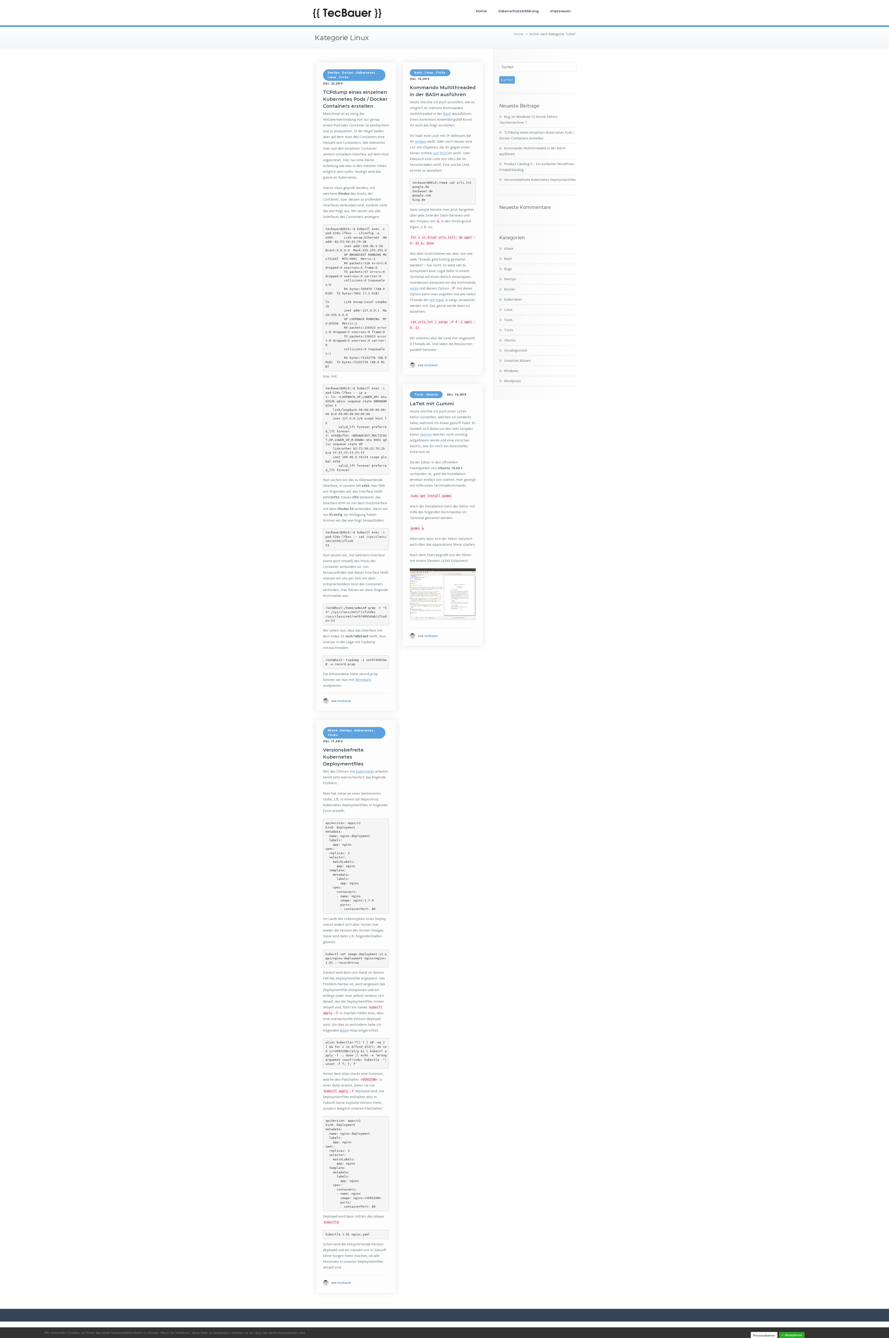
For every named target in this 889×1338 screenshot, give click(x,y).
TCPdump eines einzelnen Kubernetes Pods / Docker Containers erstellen (355, 99)
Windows (511, 371)
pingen (420, 141)
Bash (418, 72)
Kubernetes (365, 72)
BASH (344, 1030)
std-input (436, 300)
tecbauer (344, 701)
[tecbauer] (326, 701)
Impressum (560, 11)
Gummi (426, 434)
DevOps (334, 72)
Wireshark (363, 680)
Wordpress (512, 381)
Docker (348, 72)
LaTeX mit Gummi (432, 403)
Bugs (508, 269)
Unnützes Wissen (517, 361)
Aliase (332, 730)
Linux (332, 77)
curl (436, 153)
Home (481, 11)
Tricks (344, 77)
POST (444, 153)
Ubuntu (432, 394)
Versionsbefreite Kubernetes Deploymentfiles (343, 757)
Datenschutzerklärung (518, 11)
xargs (414, 288)
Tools (419, 394)
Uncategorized (515, 350)
